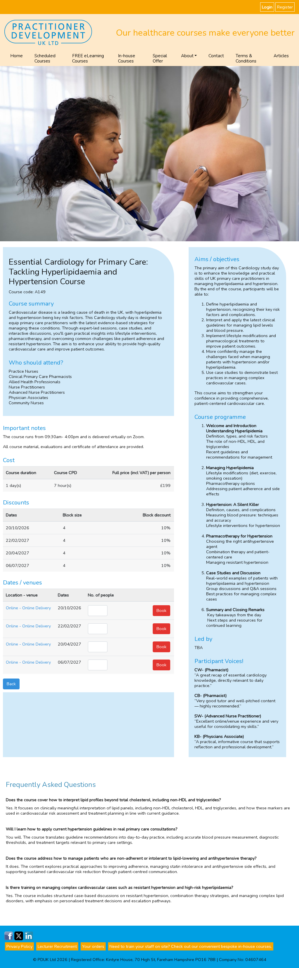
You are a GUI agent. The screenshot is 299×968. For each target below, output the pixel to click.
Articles (281, 56)
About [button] (187, 56)
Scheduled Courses (44, 58)
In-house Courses (126, 58)
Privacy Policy (19, 946)
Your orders (93, 946)
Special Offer (160, 58)
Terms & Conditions (246, 58)
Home (16, 56)
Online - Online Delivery (28, 608)
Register (285, 7)
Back (11, 684)
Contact (216, 56)
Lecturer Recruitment (57, 946)
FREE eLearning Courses (88, 58)
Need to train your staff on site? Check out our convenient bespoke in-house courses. (190, 946)
